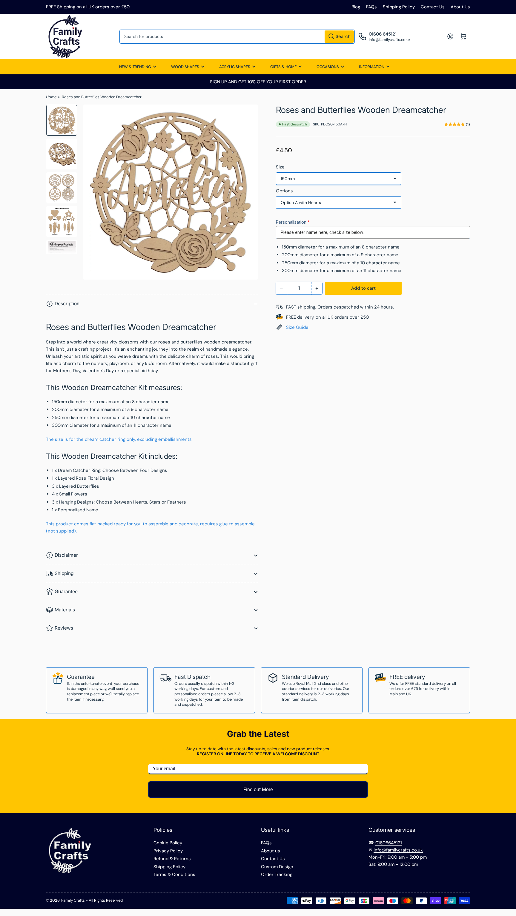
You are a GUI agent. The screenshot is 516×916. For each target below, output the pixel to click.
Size (280, 167)
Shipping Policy (399, 7)
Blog (355, 7)
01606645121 (388, 843)
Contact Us (433, 7)
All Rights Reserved (106, 900)
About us (270, 851)
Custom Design (277, 867)
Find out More (258, 789)
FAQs (371, 7)
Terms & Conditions (174, 874)
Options (284, 191)
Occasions (328, 66)
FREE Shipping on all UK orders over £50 (88, 7)
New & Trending (135, 66)
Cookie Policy (167, 843)
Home (51, 96)
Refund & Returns (172, 859)
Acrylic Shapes (234, 66)
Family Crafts (73, 900)
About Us (460, 7)
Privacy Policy (168, 851)
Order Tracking (276, 874)
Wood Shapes (185, 66)
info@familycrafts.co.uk (398, 850)
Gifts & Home (283, 66)
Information (371, 66)
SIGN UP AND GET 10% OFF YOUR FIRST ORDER (258, 82)
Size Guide (297, 327)
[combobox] (237, 37)
